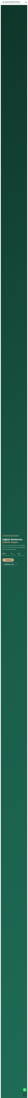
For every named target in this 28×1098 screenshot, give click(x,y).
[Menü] (26, 2)
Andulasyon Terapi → (9, 564)
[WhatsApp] (25, 1090)
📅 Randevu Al (8, 560)
